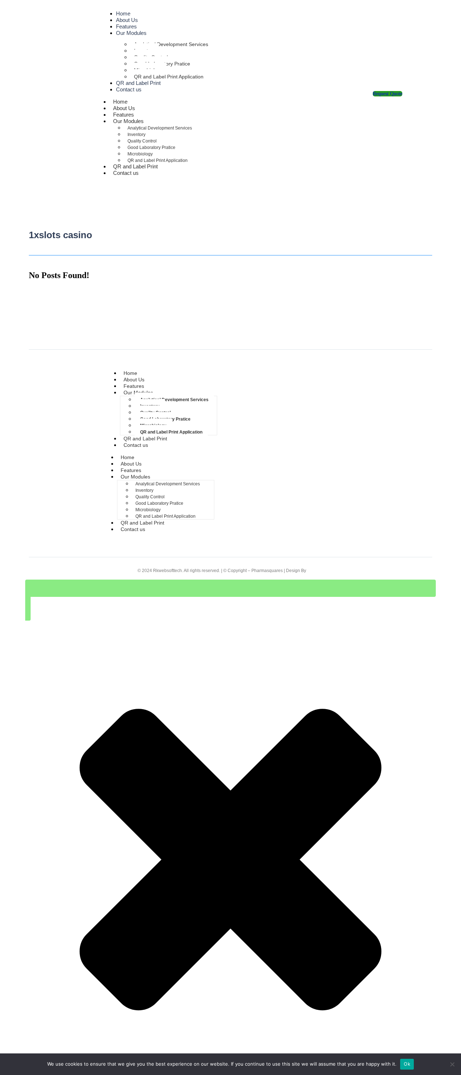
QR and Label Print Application (168, 77)
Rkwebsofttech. (168, 570)
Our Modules (131, 33)
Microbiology (140, 154)
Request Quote (387, 93)
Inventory (136, 134)
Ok (407, 1064)
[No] (452, 1064)
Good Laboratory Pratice (151, 147)
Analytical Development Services (171, 44)
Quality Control (142, 141)
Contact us (129, 89)
